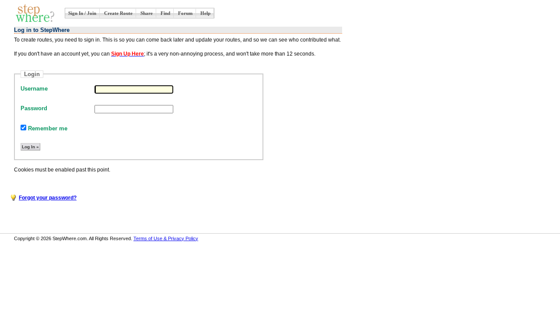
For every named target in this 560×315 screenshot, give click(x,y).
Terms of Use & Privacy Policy (165, 238)
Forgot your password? (48, 198)
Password (34, 108)
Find (165, 13)
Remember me (46, 128)
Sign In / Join (82, 13)
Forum (185, 13)
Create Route (118, 13)
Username (34, 88)
